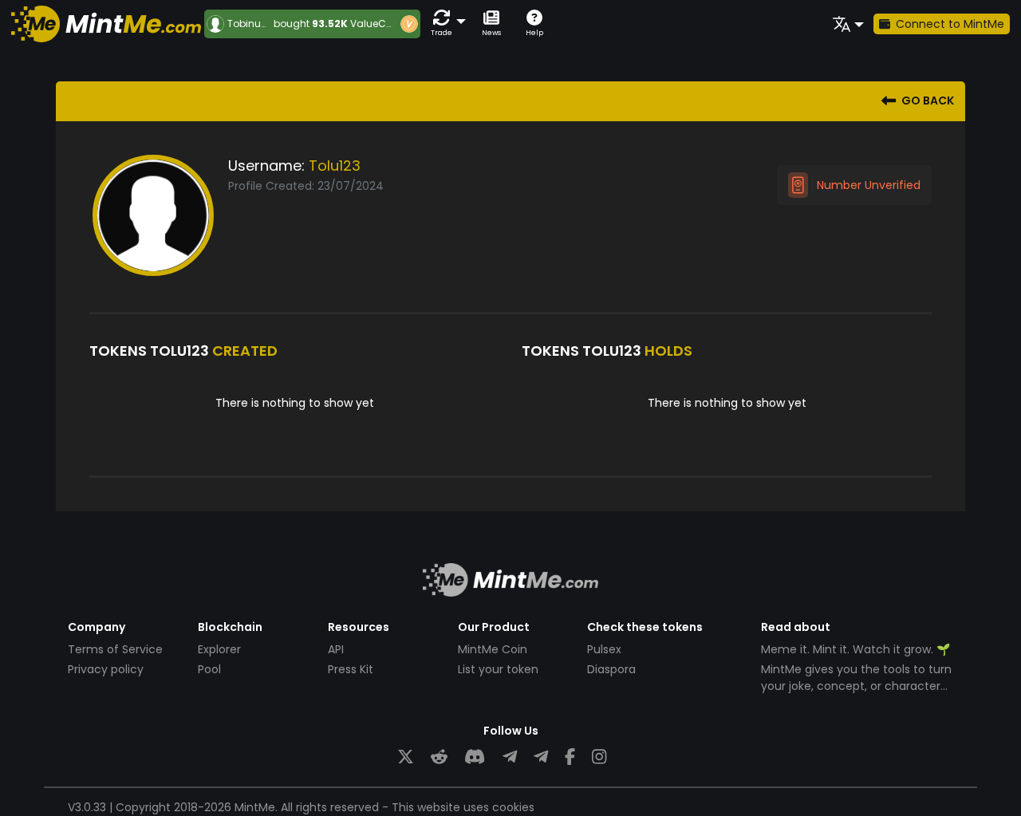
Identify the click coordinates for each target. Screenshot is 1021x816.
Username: (266, 165)
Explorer (219, 649)
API (336, 649)
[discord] (474, 757)
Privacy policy (106, 669)
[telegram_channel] (541, 757)
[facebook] (570, 757)
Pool (209, 669)
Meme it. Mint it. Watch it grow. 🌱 (855, 649)
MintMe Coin (492, 649)
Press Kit (350, 669)
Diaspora (611, 669)
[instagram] (599, 757)
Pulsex (604, 649)
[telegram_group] (510, 757)
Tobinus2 (249, 24)
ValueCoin (375, 23)
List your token (498, 669)
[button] (445, 23)
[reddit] (439, 757)
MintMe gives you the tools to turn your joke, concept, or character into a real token (856, 686)
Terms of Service (115, 649)
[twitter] (405, 757)
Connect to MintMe (950, 24)
